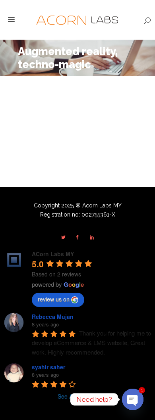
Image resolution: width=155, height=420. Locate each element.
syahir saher (48, 367)
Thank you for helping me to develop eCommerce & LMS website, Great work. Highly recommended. (92, 342)
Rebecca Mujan (53, 316)
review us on (54, 299)
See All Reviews (78, 396)
